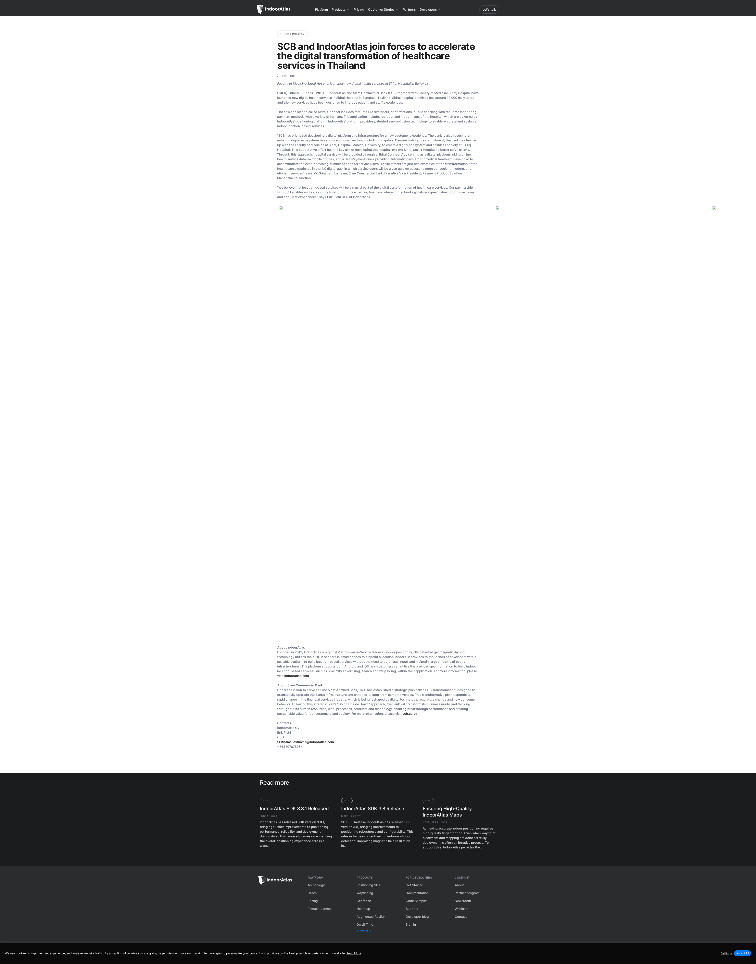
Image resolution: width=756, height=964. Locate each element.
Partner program (467, 893)
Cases (312, 893)
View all (364, 931)
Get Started (414, 885)
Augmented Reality (371, 917)
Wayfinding (365, 893)
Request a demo (320, 909)
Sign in (411, 924)
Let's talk (489, 9)
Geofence (364, 901)
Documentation (417, 893)
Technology (316, 885)
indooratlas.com (296, 676)
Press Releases (294, 34)
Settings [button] (726, 953)
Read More (353, 953)
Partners (409, 9)
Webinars (461, 909)
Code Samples (416, 901)
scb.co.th (409, 714)
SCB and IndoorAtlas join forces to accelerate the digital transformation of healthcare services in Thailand (376, 56)
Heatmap (363, 909)
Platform (321, 9)
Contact (461, 917)
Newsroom (463, 901)
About (459, 885)
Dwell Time (365, 924)
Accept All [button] (742, 953)
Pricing (359, 9)
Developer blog (417, 917)
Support (412, 909)
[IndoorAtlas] (279, 880)
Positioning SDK (368, 885)
